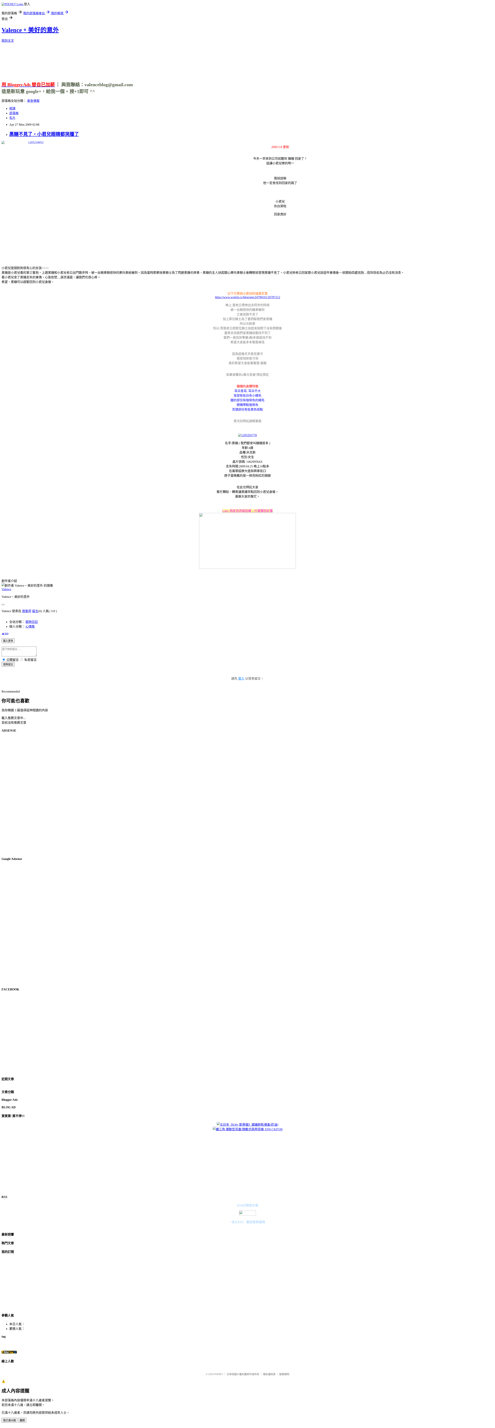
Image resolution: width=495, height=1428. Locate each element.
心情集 (30, 626)
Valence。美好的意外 (30, 29)
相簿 (12, 108)
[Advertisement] (247, 60)
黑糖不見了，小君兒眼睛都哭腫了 (44, 134)
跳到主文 (8, 40)
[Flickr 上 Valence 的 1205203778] (247, 435)
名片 (12, 117)
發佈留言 (8, 664)
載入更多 (8, 640)
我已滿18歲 (9, 1420)
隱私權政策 (269, 1374)
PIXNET (218, 1374)
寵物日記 (32, 622)
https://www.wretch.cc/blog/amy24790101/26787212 (247, 297)
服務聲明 (284, 1374)
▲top (5, 633)
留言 (35, 611)
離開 (22, 1420)
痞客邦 (26, 611)
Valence (6, 589)
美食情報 (33, 100)
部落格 (14, 113)
